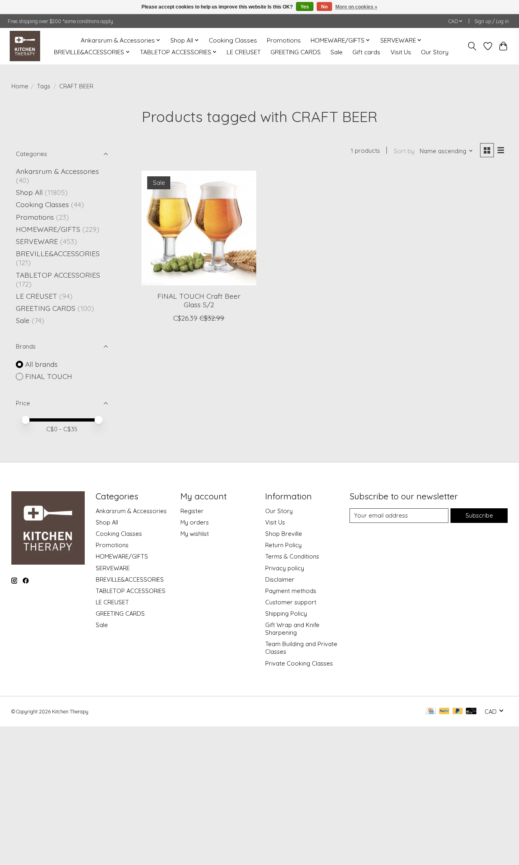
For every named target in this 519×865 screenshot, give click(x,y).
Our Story (434, 52)
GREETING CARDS (295, 52)
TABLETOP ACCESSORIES (58, 274)
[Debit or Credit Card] (471, 711)
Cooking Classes (233, 40)
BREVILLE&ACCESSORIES (58, 253)
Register (192, 511)
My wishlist (194, 533)
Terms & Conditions (292, 556)
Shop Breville (283, 533)
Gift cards (366, 52)
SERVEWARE (37, 241)
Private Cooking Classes (299, 663)
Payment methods (290, 591)
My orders (194, 522)
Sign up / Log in (491, 21)
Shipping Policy (286, 613)
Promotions (284, 40)
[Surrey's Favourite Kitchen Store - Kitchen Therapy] (25, 46)
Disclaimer (279, 579)
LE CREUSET (244, 52)
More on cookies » (356, 7)
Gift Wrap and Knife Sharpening (292, 628)
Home (19, 86)
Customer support (290, 602)
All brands (41, 364)
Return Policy (283, 545)
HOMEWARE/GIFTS (48, 229)
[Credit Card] (431, 711)
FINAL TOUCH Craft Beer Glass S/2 (198, 300)
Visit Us (400, 52)
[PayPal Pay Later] (458, 711)
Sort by (404, 151)
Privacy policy (284, 568)
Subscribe (479, 515)
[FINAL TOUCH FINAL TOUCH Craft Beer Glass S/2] (199, 228)
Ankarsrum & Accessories (57, 171)
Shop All (29, 192)
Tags (43, 86)
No (324, 7)
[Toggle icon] (472, 46)
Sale (336, 52)
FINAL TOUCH (48, 376)
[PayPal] (444, 711)
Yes (304, 7)
